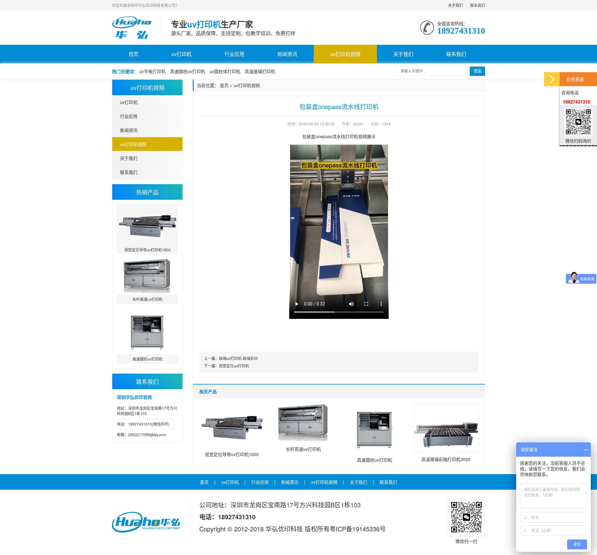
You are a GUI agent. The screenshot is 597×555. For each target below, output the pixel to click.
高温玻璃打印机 (260, 71)
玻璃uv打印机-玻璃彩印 (238, 358)
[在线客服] (552, 79)
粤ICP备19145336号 (358, 528)
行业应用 (234, 54)
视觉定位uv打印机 (234, 365)
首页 (133, 54)
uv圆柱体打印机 (225, 71)
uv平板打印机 (152, 71)
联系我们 (477, 5)
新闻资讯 (287, 54)
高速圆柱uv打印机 (187, 71)
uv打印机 (181, 54)
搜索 (478, 71)
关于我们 (455, 5)
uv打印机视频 (345, 54)
